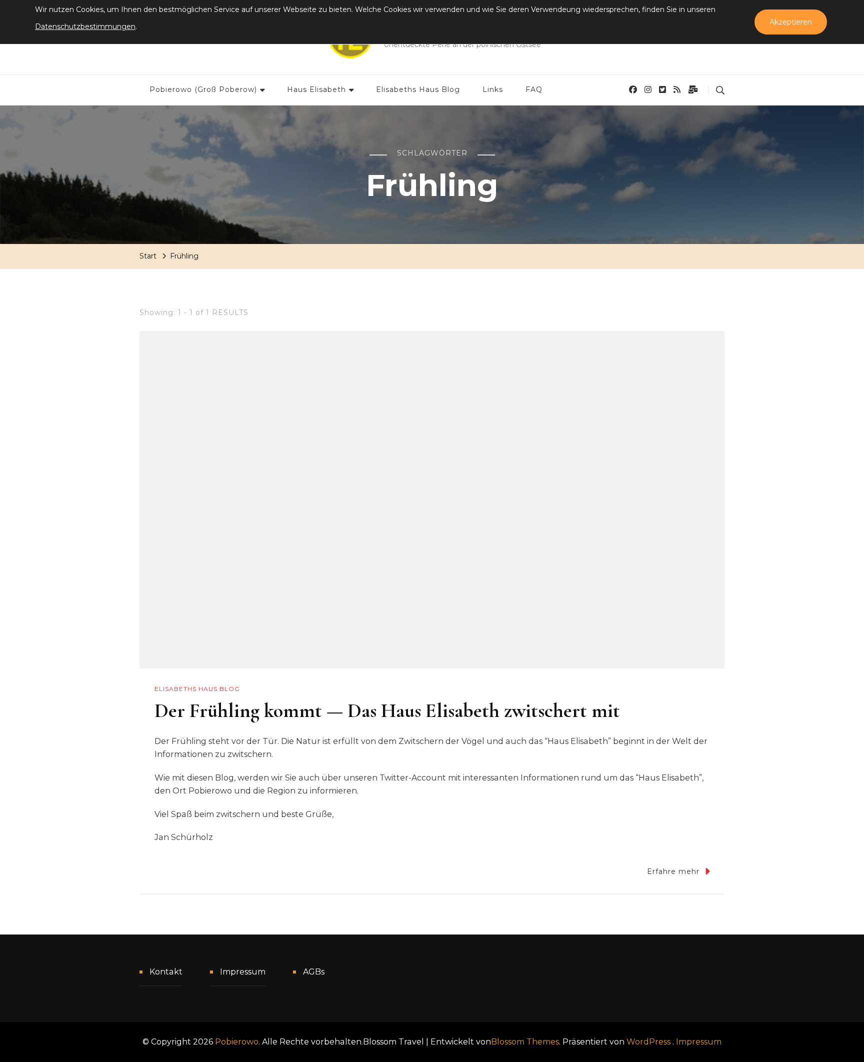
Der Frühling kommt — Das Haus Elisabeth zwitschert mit (387, 710)
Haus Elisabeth (316, 89)
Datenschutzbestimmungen (85, 26)
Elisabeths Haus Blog (418, 89)
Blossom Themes (525, 1041)
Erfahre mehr (673, 871)
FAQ (534, 89)
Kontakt (166, 971)
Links (492, 89)
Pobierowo (236, 1041)
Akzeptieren (791, 22)
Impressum (243, 971)
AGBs (313, 971)
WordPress (648, 1041)
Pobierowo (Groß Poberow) (203, 89)
